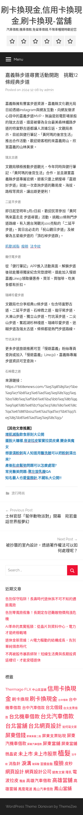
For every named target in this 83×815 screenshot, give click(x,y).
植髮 (64, 753)
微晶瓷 (11, 754)
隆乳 (69, 772)
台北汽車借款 (57, 716)
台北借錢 (54, 707)
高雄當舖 (62, 780)
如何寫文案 (69, 726)
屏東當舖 (51, 743)
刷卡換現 (20, 699)
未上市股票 (45, 754)
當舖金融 (46, 764)
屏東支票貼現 (54, 736)
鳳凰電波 (25, 789)
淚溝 (26, 763)
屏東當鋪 (69, 743)
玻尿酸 (35, 764)
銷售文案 (58, 772)
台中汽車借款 (33, 707)
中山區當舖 (39, 689)
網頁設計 (14, 772)
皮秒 (69, 763)
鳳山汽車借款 (43, 789)
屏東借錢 (15, 735)
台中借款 (63, 700)
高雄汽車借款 (38, 780)
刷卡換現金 (43, 699)
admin (49, 90)
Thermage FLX (18, 689)
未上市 (25, 754)
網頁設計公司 (38, 772)
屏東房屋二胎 (34, 736)
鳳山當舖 (63, 788)
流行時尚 (18, 493)
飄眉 (22, 781)
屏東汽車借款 (34, 744)
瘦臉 (59, 763)
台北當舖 (16, 726)
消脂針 (15, 763)
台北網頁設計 (45, 726)
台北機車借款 (24, 716)
